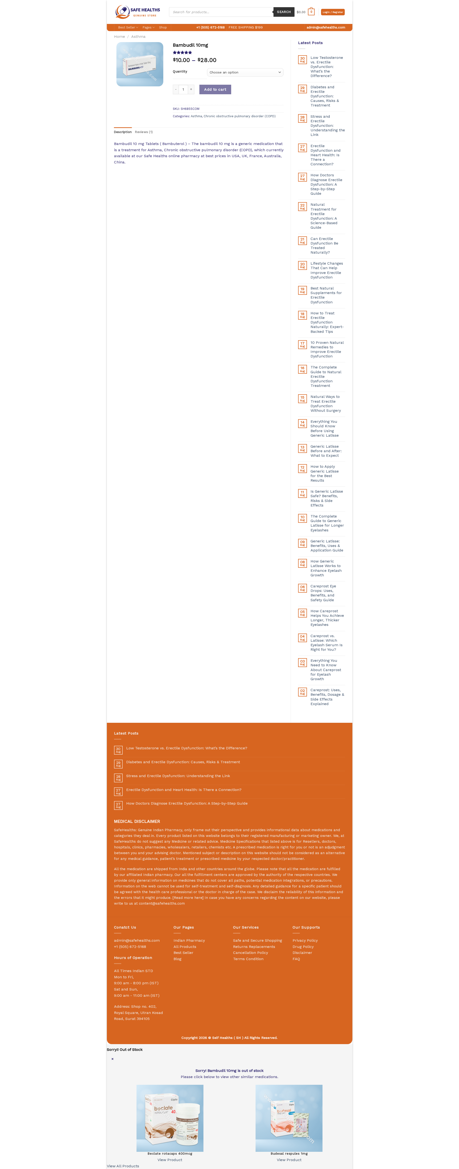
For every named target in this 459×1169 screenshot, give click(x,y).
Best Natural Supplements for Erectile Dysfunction (326, 295)
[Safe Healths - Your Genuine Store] (138, 12)
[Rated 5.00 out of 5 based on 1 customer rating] (228, 52)
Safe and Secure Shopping (257, 940)
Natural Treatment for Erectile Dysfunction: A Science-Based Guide (324, 216)
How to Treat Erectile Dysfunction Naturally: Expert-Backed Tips (327, 322)
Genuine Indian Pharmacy (160, 830)
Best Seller (126, 27)
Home (119, 36)
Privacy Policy (305, 940)
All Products (185, 946)
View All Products (123, 1166)
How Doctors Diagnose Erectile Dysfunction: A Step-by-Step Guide (326, 184)
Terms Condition (248, 959)
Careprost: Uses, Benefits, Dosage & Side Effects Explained (327, 697)
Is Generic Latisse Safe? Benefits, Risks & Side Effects (327, 498)
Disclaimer (302, 952)
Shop (163, 27)
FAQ (296, 959)
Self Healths (222, 1038)
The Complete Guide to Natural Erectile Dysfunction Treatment (326, 376)
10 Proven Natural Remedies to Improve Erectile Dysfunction (327, 349)
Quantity (180, 71)
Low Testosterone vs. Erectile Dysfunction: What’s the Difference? (327, 66)
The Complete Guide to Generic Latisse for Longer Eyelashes (327, 523)
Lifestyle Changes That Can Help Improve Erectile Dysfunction (327, 270)
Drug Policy (303, 946)
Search (284, 12)
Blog (177, 959)
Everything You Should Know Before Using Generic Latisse (325, 428)
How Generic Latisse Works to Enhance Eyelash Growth (326, 568)
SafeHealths (125, 841)
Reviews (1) (144, 132)
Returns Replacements (254, 946)
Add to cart (215, 89)
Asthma (138, 36)
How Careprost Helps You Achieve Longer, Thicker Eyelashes (327, 618)
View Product (170, 1160)
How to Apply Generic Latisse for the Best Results (325, 473)
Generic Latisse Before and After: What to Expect (326, 451)
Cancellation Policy (250, 952)
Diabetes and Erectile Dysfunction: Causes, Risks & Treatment (325, 96)
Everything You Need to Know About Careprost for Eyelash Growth (326, 669)
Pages (147, 27)
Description (123, 132)
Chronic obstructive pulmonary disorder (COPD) (240, 116)
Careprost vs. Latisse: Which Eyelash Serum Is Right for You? (327, 643)
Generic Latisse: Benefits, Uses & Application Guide (327, 545)
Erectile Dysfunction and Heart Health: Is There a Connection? (326, 155)
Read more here (188, 898)
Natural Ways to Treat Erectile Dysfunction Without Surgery (326, 403)
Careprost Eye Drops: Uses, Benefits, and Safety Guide (323, 593)
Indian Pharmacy (189, 940)
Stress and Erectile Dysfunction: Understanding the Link (328, 125)
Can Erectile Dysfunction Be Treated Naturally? (324, 245)
